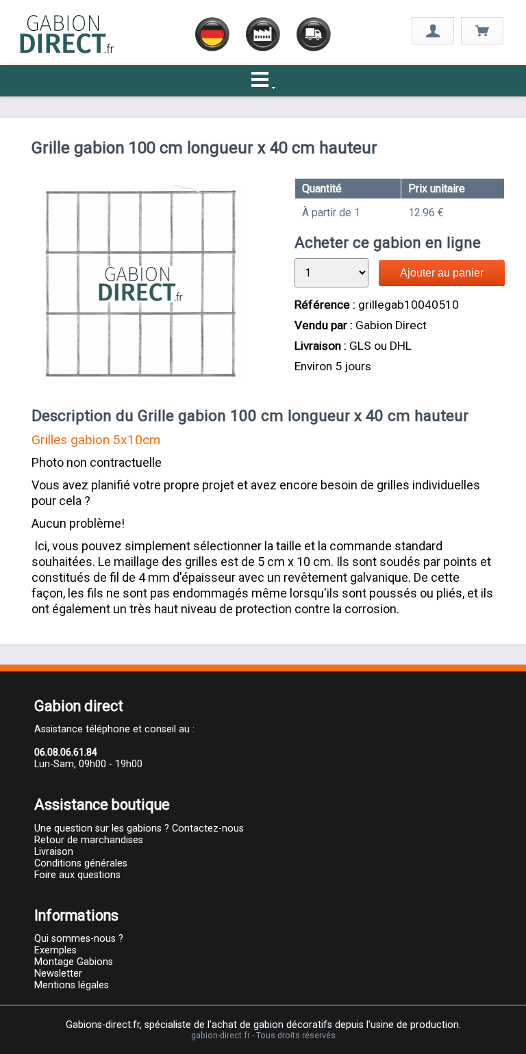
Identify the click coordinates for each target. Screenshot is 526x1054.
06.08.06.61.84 (65, 752)
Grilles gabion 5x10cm (96, 440)
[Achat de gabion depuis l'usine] (67, 51)
